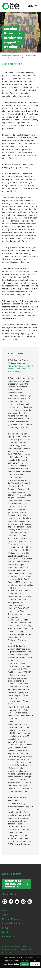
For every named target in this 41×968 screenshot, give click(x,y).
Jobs (5, 914)
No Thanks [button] (35, 964)
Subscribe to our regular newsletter (13, 884)
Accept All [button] (24, 964)
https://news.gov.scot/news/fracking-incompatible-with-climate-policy (20, 369)
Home (4, 55)
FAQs (5, 927)
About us (7, 910)
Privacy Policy (10, 919)
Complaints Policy (12, 923)
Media (5, 932)
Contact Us (8, 936)
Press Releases (14, 55)
